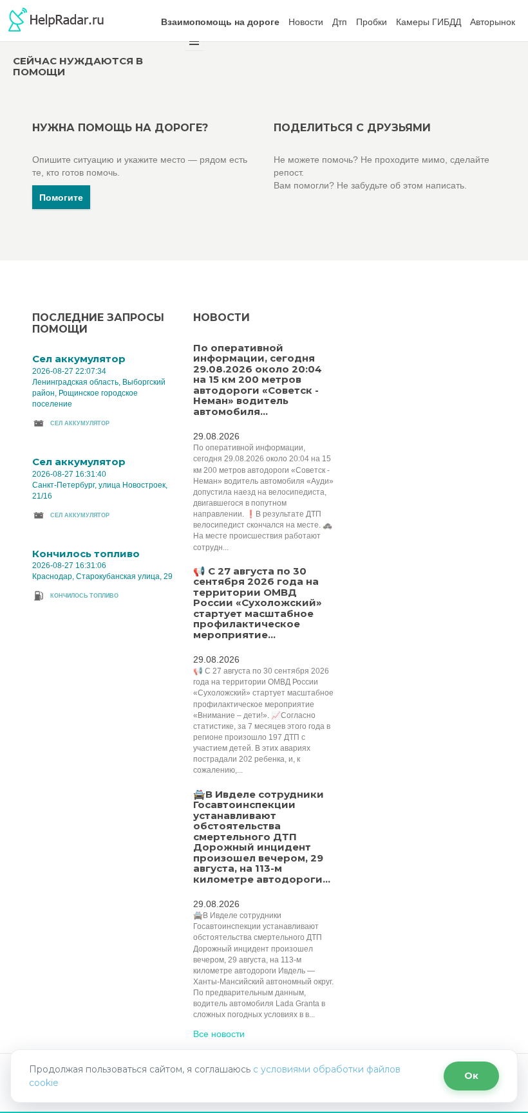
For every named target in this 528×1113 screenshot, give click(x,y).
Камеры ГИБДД (428, 22)
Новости (305, 22)
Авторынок (492, 22)
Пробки (371, 22)
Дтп (339, 22)
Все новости (219, 1034)
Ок (471, 1075)
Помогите (61, 197)
